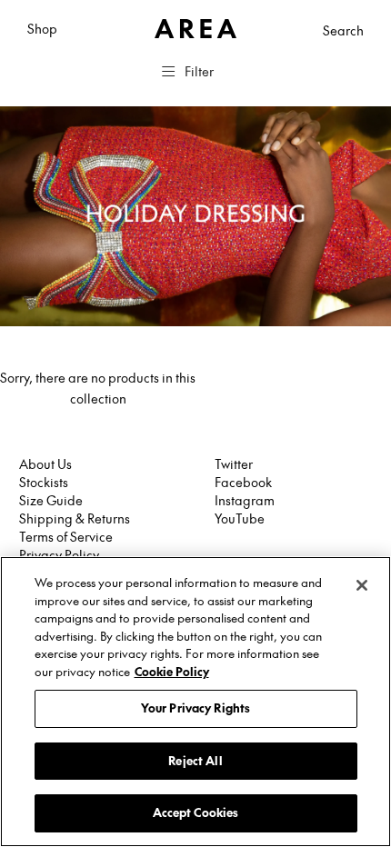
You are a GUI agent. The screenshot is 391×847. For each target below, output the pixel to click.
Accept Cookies (196, 812)
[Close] (362, 585)
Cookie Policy (172, 671)
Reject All (195, 760)
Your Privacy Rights (195, 708)
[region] (195, 701)
